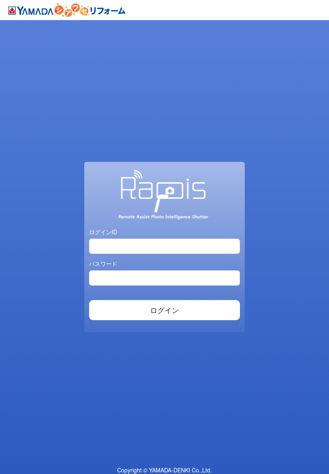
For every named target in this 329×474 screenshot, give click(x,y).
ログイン (164, 309)
